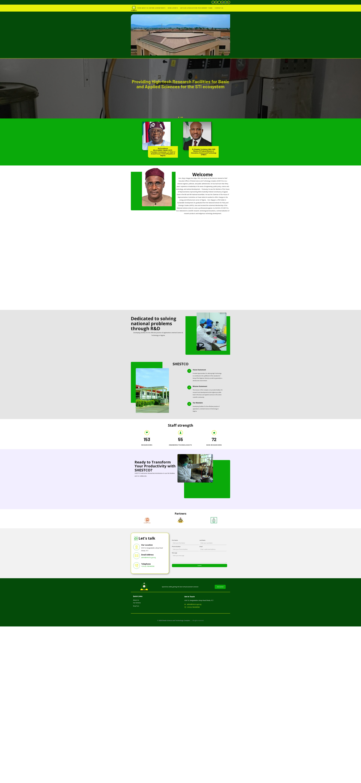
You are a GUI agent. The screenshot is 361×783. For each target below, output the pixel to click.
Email (201, 546)
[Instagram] (222, 2)
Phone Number (176, 546)
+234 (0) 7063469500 (147, 566)
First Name (175, 540)
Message (174, 553)
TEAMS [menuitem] (210, 8)
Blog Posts (136, 606)
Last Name (202, 540)
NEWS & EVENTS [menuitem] (173, 8)
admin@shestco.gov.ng (148, 557)
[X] (219, 2)
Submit (199, 565)
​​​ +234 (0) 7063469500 (193, 607)
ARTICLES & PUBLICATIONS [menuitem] (189, 8)
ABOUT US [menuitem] (145, 8)
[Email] (216, 2)
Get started (220, 587)
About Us (136, 600)
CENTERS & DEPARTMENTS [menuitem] (157, 8)
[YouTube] (228, 2)
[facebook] (213, 2)
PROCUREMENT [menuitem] (203, 8)
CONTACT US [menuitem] (219, 8)
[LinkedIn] (225, 2)
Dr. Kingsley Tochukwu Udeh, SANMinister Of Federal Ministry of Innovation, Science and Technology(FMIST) (203, 152)
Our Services (137, 603)
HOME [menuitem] (139, 8)
